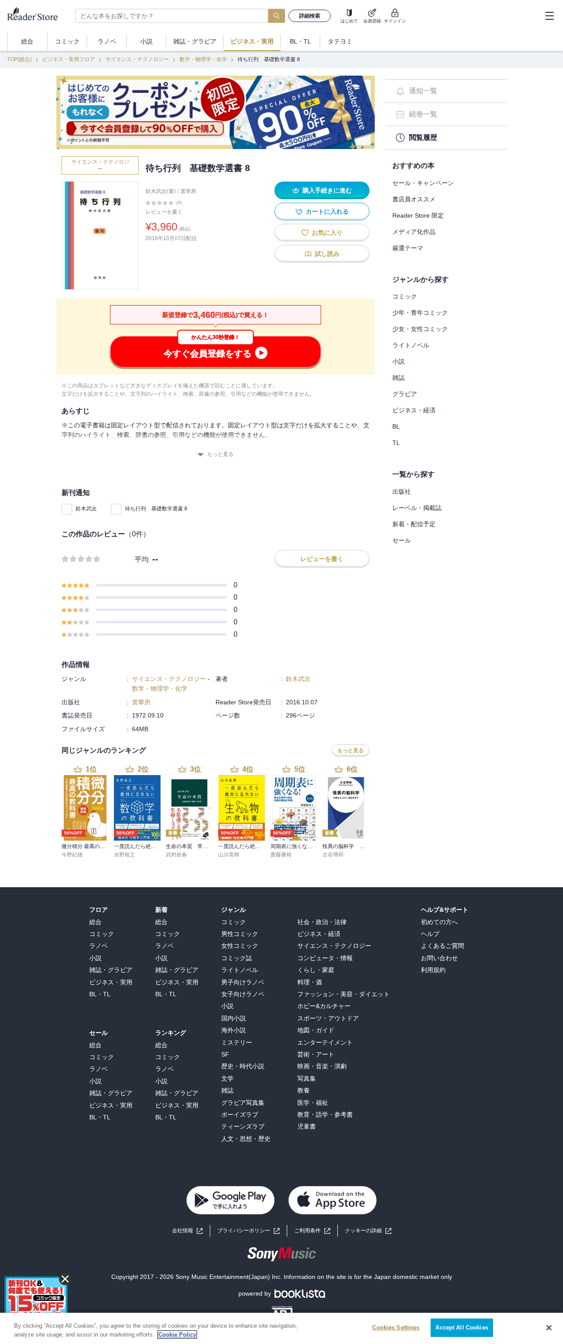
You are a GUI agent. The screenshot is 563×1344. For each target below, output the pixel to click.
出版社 (401, 491)
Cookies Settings (395, 1327)
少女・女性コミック (420, 328)
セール (401, 540)
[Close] (549, 1327)
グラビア (404, 393)
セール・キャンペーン (423, 182)
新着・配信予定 (413, 524)
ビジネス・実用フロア (68, 59)
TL (396, 442)
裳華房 (188, 191)
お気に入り (327, 232)
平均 (142, 559)
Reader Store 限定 (418, 215)
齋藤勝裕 (281, 855)
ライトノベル (410, 345)
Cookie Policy (177, 1334)
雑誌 (398, 377)
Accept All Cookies (461, 1327)
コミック (404, 296)
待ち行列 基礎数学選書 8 (156, 509)
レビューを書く (164, 212)
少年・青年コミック (420, 312)
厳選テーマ (407, 247)
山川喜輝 (228, 855)
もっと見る (220, 454)
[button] (368, 1231)
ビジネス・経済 (413, 410)
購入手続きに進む (327, 190)
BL (396, 426)
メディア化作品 (413, 231)
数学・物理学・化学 (203, 59)
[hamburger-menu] (549, 16)
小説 (398, 361)
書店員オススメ (413, 199)
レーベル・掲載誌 (417, 507)
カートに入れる (327, 211)
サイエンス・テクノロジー (137, 59)
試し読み (327, 253)
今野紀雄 (72, 855)
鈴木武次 (86, 509)
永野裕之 (124, 855)
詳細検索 (309, 16)
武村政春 (176, 855)
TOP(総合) (19, 59)
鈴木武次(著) (160, 191)
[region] (281, 1328)
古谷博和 (333, 855)
